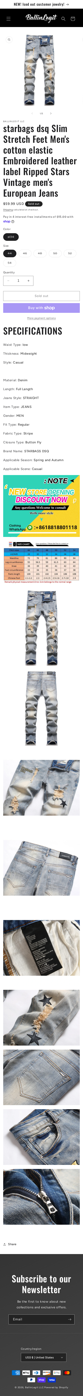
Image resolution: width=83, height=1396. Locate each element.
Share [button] (12, 1244)
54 (12, 264)
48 (42, 254)
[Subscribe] (69, 1319)
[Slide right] (51, 113)
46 (27, 254)
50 (57, 254)
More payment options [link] (41, 318)
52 (72, 254)
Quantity (9, 272)
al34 (13, 238)
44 (12, 254)
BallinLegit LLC (34, 1387)
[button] (8, 18)
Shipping (8, 209)
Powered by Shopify (56, 1387)
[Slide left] (32, 113)
